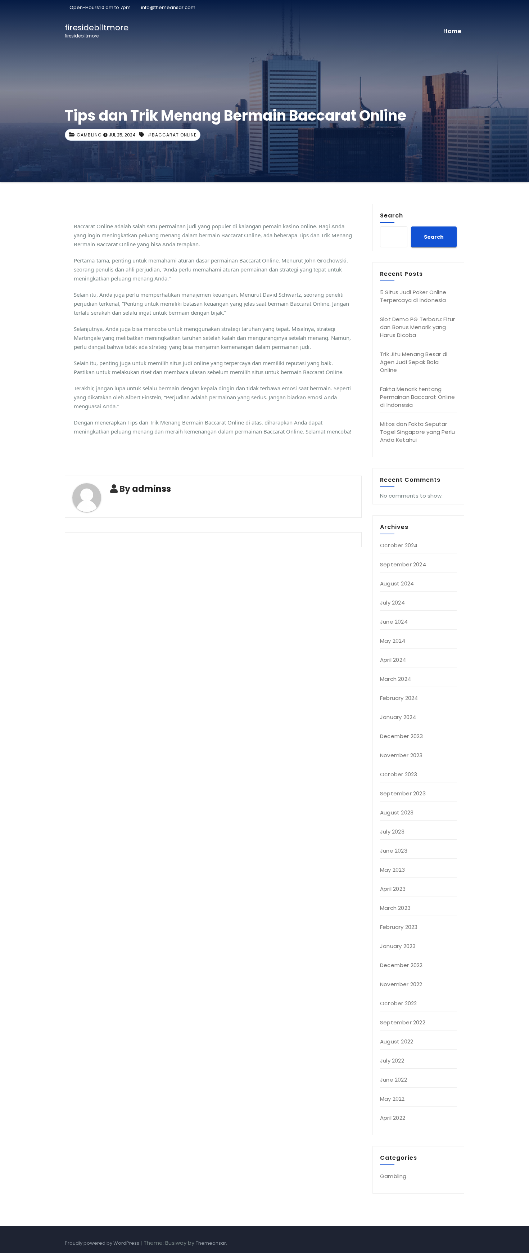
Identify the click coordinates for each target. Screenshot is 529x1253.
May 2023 (392, 869)
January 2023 (398, 946)
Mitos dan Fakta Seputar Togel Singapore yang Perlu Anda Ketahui (417, 432)
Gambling (89, 135)
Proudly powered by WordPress (102, 1243)
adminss (151, 489)
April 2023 (393, 889)
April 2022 (392, 1118)
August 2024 (397, 583)
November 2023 (401, 755)
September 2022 (402, 1022)
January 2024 (398, 717)
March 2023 (395, 908)
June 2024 (394, 621)
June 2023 (393, 850)
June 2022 (393, 1079)
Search (391, 215)
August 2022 (396, 1041)
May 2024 (393, 641)
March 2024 (395, 679)
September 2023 (403, 793)
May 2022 (392, 1098)
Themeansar (211, 1243)
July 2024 (392, 602)
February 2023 (399, 927)
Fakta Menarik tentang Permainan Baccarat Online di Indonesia (417, 397)
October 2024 (398, 545)
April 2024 (393, 660)
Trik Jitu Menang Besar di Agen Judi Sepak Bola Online (413, 362)
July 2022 (392, 1060)
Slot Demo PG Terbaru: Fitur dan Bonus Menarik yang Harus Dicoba (417, 327)
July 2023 (392, 831)
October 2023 (398, 774)
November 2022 (401, 984)
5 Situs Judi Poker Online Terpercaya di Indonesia (413, 296)
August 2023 (396, 812)
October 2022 (398, 1003)
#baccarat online (172, 135)
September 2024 (403, 564)
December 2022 (401, 965)
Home (452, 31)
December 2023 (401, 736)
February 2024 (399, 698)
